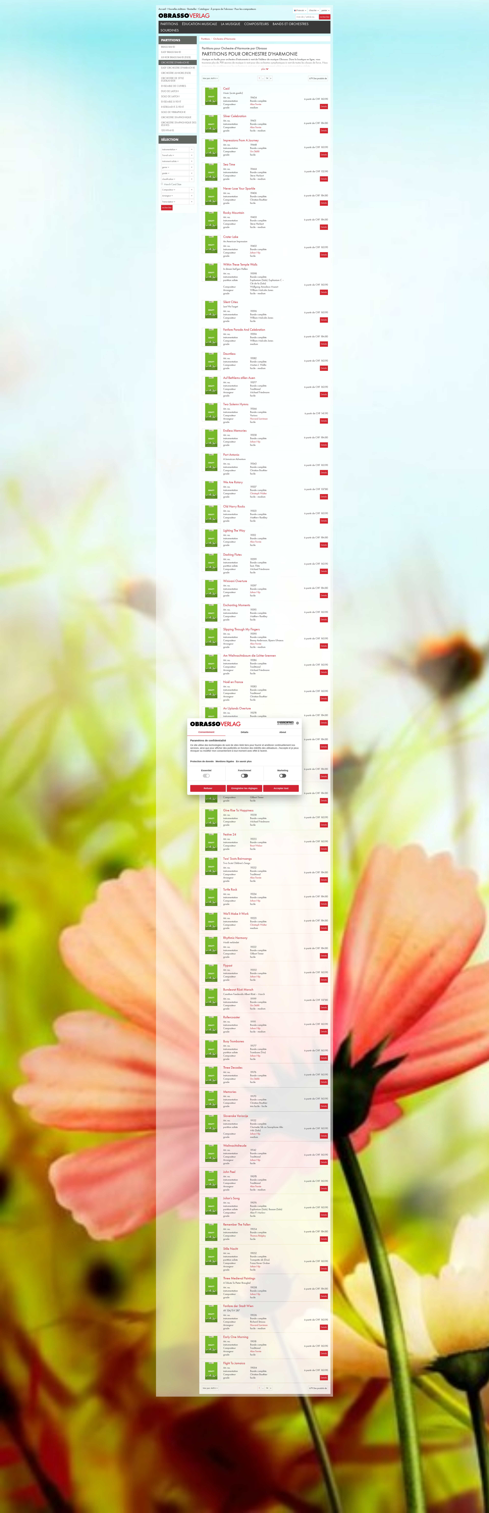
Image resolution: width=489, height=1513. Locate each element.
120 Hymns (167, 130)
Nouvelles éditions (177, 9)
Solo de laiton (170, 96)
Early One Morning (235, 1337)
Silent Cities (230, 302)
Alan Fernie (255, 104)
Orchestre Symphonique (176, 117)
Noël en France (233, 682)
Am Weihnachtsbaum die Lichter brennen (249, 656)
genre (165, 167)
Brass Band (168, 46)
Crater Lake (230, 237)
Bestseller (192, 9)
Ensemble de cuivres (173, 85)
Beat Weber (256, 845)
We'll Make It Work (236, 914)
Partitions (169, 24)
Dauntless (229, 354)
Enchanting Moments (236, 605)
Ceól (226, 89)
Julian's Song (231, 1198)
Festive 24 (229, 834)
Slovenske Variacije (235, 1116)
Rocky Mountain (233, 213)
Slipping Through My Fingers (241, 629)
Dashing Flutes (232, 555)
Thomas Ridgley (258, 1235)
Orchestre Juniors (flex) (176, 72)
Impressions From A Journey (241, 140)
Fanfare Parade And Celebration (244, 330)
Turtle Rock (230, 889)
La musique (230, 24)
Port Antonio (231, 455)
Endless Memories (235, 431)
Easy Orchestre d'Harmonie (178, 67)
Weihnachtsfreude (235, 1146)
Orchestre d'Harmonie (175, 62)
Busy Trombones (233, 1041)
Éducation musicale (199, 24)
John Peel (229, 1172)
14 (267, 78)
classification (168, 179)
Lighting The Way (234, 530)
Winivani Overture (235, 581)
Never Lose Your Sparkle (239, 188)
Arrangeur (166, 195)
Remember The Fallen (236, 1224)
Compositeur (168, 189)
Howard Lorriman (259, 418)
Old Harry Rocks (234, 506)
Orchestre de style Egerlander (172, 79)
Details (324, 106)
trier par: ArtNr (209, 78)
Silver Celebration (234, 116)
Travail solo (167, 155)
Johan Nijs (255, 252)
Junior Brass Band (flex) (176, 57)
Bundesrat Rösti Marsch (238, 990)
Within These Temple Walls (240, 264)
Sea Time (229, 164)
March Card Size (172, 184)
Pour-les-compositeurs (245, 9)
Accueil (162, 9)
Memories (229, 1092)
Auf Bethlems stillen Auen (239, 378)
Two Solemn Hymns (235, 404)
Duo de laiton (170, 91)
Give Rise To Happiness (238, 810)
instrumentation (169, 149)
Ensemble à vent (171, 101)
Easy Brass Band (171, 52)
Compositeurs (256, 24)
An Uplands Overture (237, 708)
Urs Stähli (254, 151)
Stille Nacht (230, 1249)
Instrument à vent (172, 106)
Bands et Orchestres (291, 24)
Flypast (227, 965)
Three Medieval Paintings (239, 1278)
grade (165, 173)
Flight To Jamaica (234, 1363)
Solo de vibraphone (173, 112)
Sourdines (169, 30)
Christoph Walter (258, 493)
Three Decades (232, 1068)
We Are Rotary (233, 482)
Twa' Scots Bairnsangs (237, 859)
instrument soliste (169, 161)
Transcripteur (168, 201)
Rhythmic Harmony (235, 938)
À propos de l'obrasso (222, 9)
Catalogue (203, 9)
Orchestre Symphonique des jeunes (178, 124)
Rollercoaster (231, 1017)
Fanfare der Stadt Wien (238, 1306)
